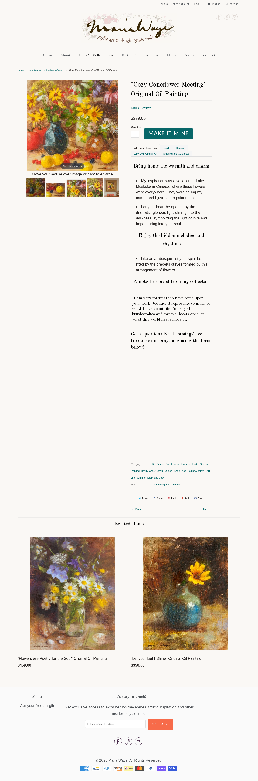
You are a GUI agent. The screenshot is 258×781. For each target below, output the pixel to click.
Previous (139, 509)
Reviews (180, 148)
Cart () (216, 4)
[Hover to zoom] (72, 125)
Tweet (145, 498)
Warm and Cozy (156, 477)
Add (187, 498)
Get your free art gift (175, 4)
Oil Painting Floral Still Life (166, 484)
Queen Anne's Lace (175, 471)
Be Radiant (158, 464)
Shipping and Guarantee (176, 153)
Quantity (136, 127)
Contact (209, 55)
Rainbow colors (196, 471)
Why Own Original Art (145, 153)
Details (166, 148)
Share (159, 498)
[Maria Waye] (129, 29)
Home (47, 55)
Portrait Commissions (138, 55)
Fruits (195, 464)
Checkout (232, 4)
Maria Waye (141, 108)
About (65, 55)
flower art (186, 464)
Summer (140, 477)
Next (206, 509)
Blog (170, 55)
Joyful (160, 471)
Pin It (173, 498)
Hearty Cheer (148, 471)
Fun (188, 55)
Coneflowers (172, 464)
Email (200, 498)
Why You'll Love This (145, 148)
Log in (198, 4)
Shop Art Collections (94, 55)
